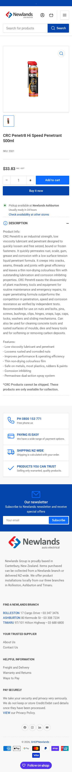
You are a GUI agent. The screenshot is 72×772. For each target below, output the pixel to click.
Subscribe (58, 520)
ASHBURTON (11, 618)
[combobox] (36, 28)
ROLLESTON (11, 613)
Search (61, 28)
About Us (9, 642)
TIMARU (8, 622)
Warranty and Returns (17, 673)
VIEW (6, 713)
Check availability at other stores (29, 214)
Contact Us (10, 647)
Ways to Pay (11, 678)
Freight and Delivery (16, 667)
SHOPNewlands (40, 741)
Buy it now (36, 191)
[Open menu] (64, 15)
